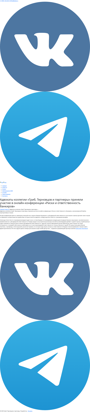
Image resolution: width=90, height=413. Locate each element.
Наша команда (6, 194)
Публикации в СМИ (7, 191)
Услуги (4, 189)
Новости (4, 187)
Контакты (5, 196)
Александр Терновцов (82, 228)
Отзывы (4, 192)
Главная (4, 186)
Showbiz (30, 411)
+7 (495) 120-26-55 (5, 1)
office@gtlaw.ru (14, 1)
